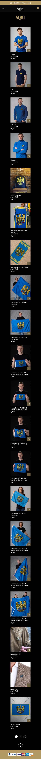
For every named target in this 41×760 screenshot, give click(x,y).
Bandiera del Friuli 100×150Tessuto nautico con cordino (19, 584)
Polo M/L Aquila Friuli (14, 125)
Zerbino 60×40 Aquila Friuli (15, 725)
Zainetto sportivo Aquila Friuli (15, 196)
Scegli (29, 50)
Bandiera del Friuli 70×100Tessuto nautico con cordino (19, 549)
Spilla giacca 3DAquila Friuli (15, 655)
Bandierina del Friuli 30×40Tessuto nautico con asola (18, 479)
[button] (3, 8)
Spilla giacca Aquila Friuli (14, 690)
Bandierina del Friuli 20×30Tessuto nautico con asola (18, 409)
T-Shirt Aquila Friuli (14, 55)
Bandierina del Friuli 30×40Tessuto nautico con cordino (19, 444)
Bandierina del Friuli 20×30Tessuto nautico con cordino (19, 373)
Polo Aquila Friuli (14, 90)
